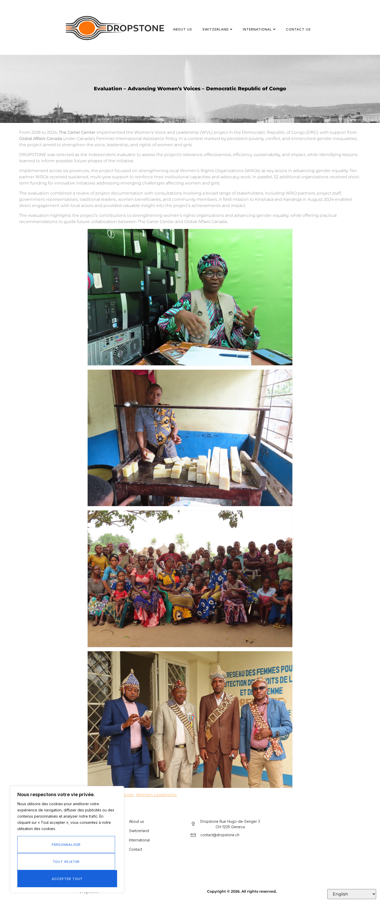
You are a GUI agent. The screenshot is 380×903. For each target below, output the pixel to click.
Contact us (298, 29)
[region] (67, 839)
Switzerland (215, 29)
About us (182, 29)
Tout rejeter (66, 862)
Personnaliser (66, 844)
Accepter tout (67, 879)
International (257, 29)
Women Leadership (156, 794)
